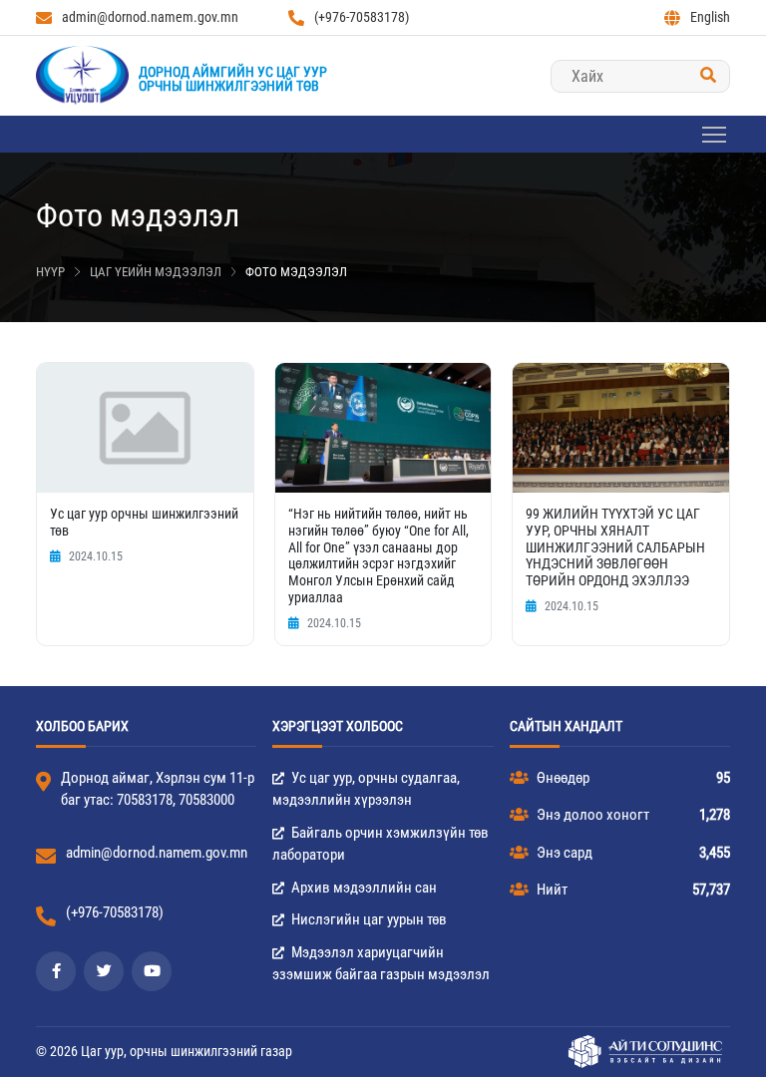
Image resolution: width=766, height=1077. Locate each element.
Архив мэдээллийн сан (362, 888)
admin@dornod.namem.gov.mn (150, 17)
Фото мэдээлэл (296, 271)
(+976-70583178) (361, 17)
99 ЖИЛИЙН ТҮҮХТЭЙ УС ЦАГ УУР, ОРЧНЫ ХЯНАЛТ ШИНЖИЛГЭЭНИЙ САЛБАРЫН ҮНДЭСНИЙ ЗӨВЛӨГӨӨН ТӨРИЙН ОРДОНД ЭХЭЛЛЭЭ (615, 547)
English (710, 17)
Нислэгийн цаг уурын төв (367, 919)
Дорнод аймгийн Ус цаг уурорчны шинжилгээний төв (233, 79)
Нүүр (50, 271)
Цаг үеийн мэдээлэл (155, 271)
